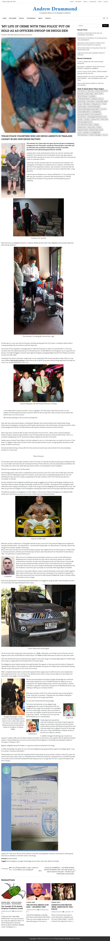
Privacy (85, 1)
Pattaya (96, 124)
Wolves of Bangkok (95, 135)
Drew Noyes (90, 101)
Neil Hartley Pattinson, (18, 360)
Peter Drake (91, 127)
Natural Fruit (95, 119)
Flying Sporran (96, 104)
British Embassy (82, 96)
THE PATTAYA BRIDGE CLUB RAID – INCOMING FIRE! (37, 906)
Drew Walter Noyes (101, 101)
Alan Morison (82, 91)
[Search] (107, 18)
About (100, 1)
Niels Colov (104, 119)
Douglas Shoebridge (24, 861)
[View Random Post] (103, 18)
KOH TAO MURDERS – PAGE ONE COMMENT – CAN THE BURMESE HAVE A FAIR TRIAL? (92, 78)
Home (72, 1)
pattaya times (82, 127)
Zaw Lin (105, 135)
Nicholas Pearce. (16, 902)
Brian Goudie (99, 93)
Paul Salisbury (5, 903)
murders (87, 119)
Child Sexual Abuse (83, 98)
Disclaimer (78, 1)
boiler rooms (89, 93)
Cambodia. (92, 96)
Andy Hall (81, 93)
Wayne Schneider (53, 861)
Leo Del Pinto (82, 117)
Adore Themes (75, 939)
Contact (105, 1)
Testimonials (92, 1)
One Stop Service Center (85, 124)
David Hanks (81, 101)
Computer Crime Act (97, 98)
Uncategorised (16, 903)
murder (80, 119)
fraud (104, 104)
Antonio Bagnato (11, 861)
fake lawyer (87, 104)
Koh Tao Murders (96, 114)
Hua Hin (103, 109)
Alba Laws (91, 91)
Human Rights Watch (84, 111)
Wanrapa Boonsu (83, 135)
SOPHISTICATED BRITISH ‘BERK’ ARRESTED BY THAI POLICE (62, 907)
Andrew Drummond (55, 8)
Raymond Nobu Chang (96, 130)
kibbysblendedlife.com (83, 76)
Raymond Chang (82, 130)
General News (12, 859)
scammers (86, 132)
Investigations (96, 111)
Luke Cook (43, 861)
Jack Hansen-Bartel (83, 114)
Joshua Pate (36, 861)
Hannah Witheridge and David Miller (88, 109)
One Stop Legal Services (85, 122)
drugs (79, 104)
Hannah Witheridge (94, 106)
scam (79, 132)
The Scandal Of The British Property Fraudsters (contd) (12, 907)
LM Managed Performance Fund (97, 117)
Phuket (99, 127)
